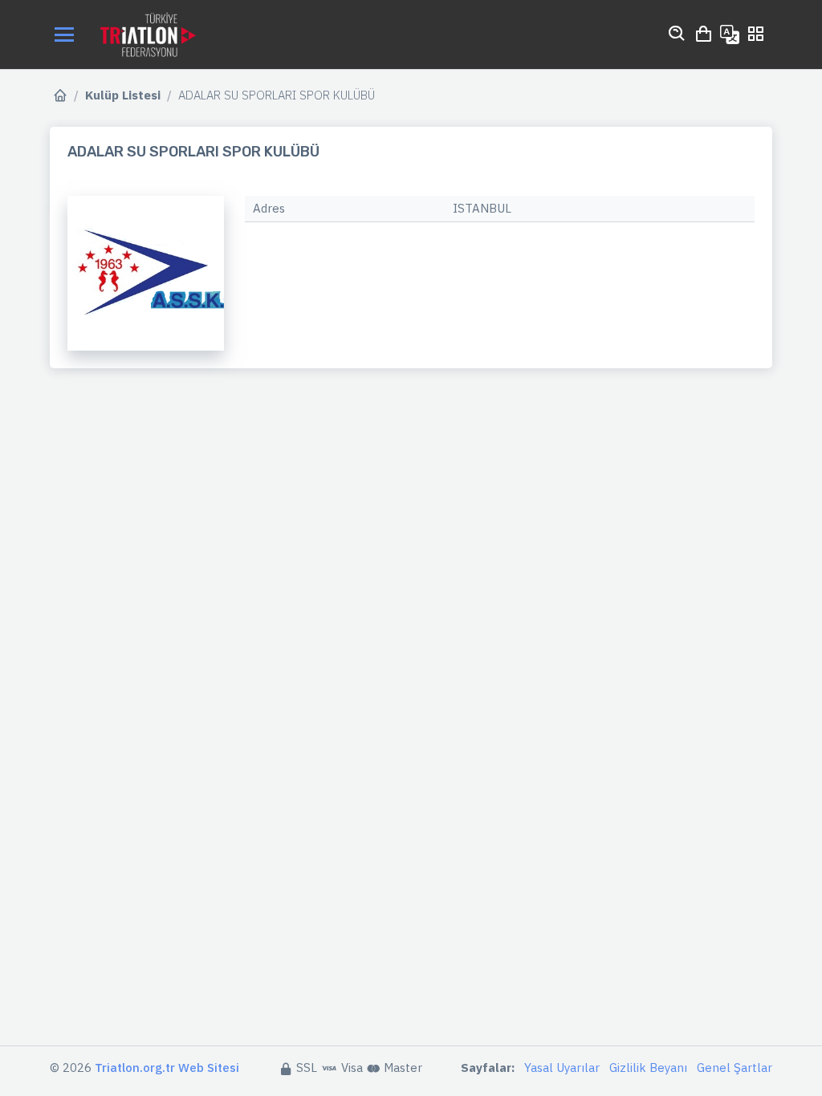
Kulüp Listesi (123, 95)
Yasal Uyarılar (562, 1067)
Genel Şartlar (734, 1067)
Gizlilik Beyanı (648, 1067)
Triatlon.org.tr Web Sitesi (167, 1067)
